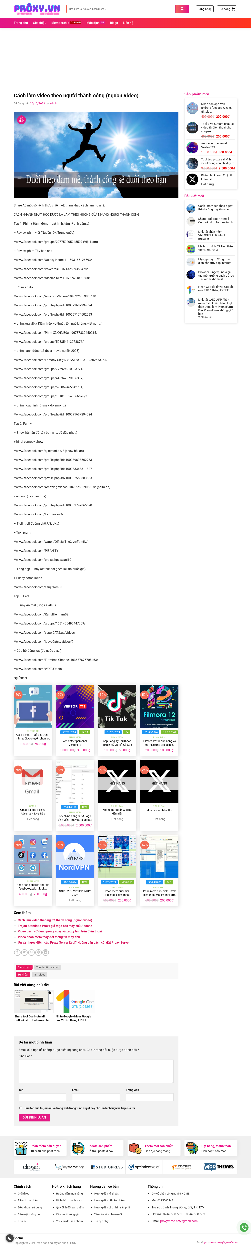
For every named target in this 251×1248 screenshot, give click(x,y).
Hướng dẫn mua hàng (69, 1193)
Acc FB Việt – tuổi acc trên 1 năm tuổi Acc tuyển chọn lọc (33, 736)
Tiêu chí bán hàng (28, 1200)
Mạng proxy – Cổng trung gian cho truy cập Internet (214, 261)
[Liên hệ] (244, 1227)
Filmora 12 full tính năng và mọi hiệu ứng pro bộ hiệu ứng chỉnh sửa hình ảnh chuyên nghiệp (159, 746)
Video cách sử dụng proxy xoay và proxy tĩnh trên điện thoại (60, 931)
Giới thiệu (39, 23)
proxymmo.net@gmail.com (179, 1221)
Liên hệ (128, 23)
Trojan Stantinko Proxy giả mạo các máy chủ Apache (55, 926)
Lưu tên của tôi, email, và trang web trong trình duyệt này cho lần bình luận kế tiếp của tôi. (80, 1108)
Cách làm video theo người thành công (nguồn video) (55, 920)
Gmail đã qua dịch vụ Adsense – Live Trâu (32, 811)
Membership (60, 23)
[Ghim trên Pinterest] (38, 952)
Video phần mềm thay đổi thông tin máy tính (49, 937)
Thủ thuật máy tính (47, 967)
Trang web (132, 1090)
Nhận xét (205, 317)
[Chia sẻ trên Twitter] (24, 952)
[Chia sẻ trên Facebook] (17, 952)
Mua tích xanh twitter (159, 810)
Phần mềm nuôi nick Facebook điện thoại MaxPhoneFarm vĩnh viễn (117, 895)
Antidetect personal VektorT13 (75, 743)
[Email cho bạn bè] (31, 952)
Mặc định (93, 23)
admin (53, 103)
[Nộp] (182, 9)
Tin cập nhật (101, 1221)
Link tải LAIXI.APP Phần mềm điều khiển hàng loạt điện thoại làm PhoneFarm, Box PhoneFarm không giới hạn (215, 307)
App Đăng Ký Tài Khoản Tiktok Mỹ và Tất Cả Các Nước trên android (117, 744)
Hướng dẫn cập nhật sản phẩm (113, 1207)
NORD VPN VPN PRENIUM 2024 (75, 893)
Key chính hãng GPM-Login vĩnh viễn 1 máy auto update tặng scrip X (75, 820)
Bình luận (25, 1056)
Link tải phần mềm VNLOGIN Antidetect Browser (211, 235)
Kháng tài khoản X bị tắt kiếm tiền (117, 811)
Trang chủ (21, 23)
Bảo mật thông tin (29, 1214)
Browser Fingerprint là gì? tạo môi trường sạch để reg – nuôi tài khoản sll (216, 275)
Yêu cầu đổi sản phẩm (69, 1221)
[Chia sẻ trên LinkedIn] (45, 952)
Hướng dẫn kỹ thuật (106, 1193)
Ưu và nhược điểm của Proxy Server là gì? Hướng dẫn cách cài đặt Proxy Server (74, 942)
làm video (39, 974)
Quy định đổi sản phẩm (70, 1207)
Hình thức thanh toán (69, 1200)
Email (75, 1090)
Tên (21, 1090)
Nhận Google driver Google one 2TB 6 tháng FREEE (216, 288)
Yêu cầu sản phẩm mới (108, 1214)
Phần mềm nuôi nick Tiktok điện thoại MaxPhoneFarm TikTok (159, 895)
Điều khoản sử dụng (30, 1207)
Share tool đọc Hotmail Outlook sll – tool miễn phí (215, 220)
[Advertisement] (125, 57)
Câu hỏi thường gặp (68, 1214)
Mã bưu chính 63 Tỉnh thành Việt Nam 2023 (216, 248)
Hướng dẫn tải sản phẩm (109, 1200)
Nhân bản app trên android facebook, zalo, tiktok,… (32, 886)
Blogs (114, 23)
